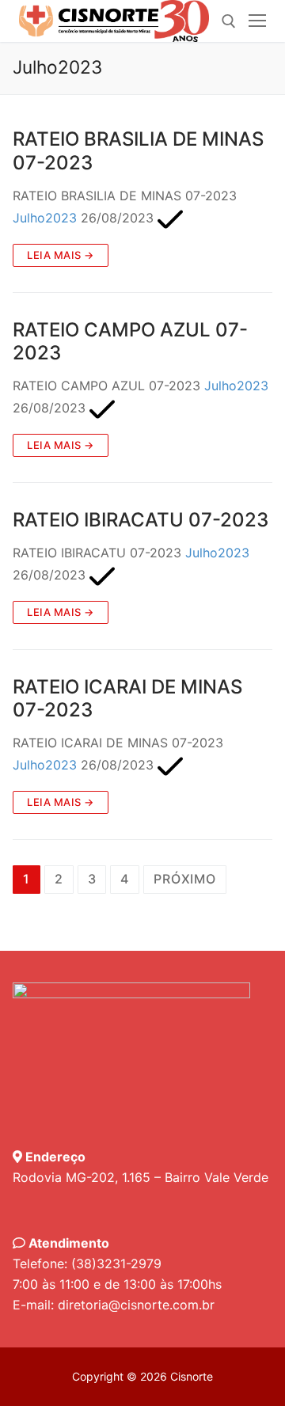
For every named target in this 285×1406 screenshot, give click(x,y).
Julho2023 (45, 218)
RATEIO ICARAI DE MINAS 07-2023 (127, 698)
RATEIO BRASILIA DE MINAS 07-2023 (138, 150)
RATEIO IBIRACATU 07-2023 (140, 519)
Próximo (185, 879)
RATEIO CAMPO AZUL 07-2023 (130, 341)
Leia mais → (60, 255)
